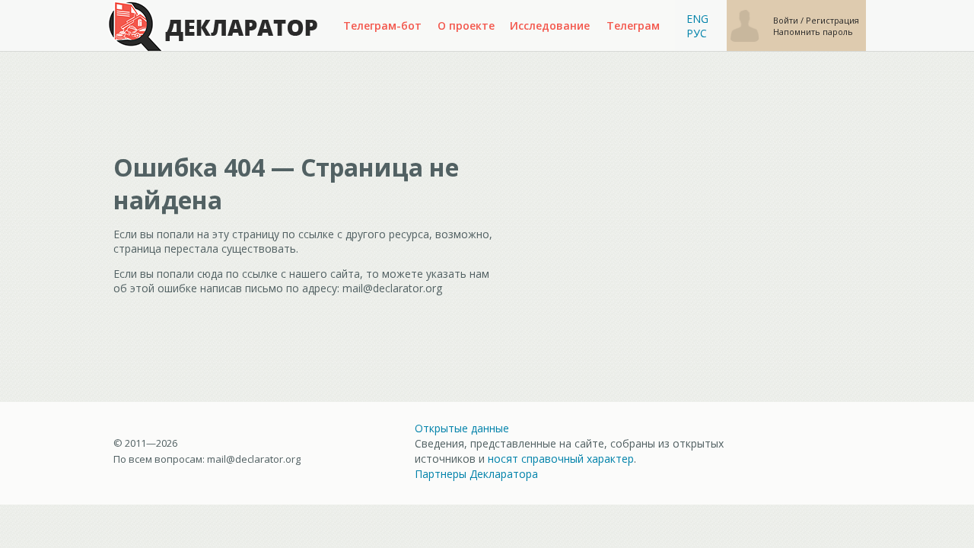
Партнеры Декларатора (476, 474)
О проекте (466, 25)
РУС (696, 33)
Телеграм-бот (382, 25)
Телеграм (633, 25)
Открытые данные (462, 428)
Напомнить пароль (813, 31)
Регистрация (832, 20)
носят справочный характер (561, 458)
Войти (787, 20)
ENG (697, 18)
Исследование (550, 25)
